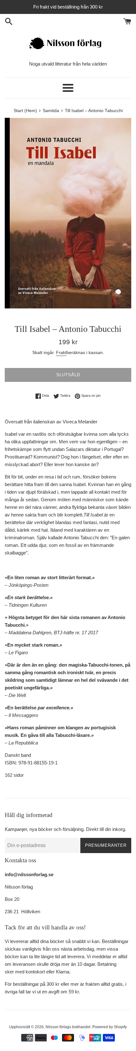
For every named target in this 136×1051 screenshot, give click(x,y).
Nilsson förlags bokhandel (68, 1027)
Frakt (61, 352)
